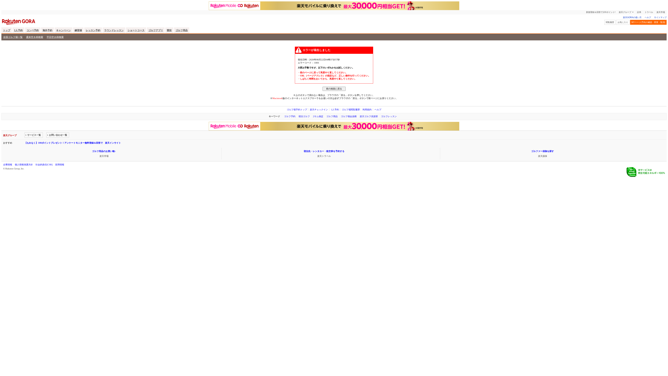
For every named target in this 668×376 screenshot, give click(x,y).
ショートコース (136, 30)
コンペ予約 (33, 30)
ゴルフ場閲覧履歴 (351, 109)
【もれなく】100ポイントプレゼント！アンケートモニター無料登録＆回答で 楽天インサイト (73, 143)
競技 (169, 30)
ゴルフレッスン (389, 116)
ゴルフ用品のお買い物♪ (104, 151)
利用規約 (367, 109)
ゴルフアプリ (155, 30)
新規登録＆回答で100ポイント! (600, 12)
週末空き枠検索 (34, 37)
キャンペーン (63, 30)
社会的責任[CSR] (44, 164)
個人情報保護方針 (24, 164)
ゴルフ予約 (289, 116)
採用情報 (59, 164)
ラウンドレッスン (114, 30)
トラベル (649, 12)
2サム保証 (318, 116)
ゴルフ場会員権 (349, 116)
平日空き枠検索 (55, 37)
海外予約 (47, 30)
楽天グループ (625, 12)
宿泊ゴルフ (304, 116)
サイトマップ (660, 17)
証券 (639, 12)
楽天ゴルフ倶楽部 (369, 116)
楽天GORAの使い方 (632, 17)
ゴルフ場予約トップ (297, 109)
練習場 (78, 30)
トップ (6, 30)
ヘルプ (648, 17)
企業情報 (7, 164)
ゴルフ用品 (182, 30)
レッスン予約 (93, 30)
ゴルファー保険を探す (542, 151)
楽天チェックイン (319, 109)
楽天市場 (661, 12)
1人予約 (18, 30)
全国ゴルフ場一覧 (13, 37)
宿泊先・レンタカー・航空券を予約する (324, 151)
